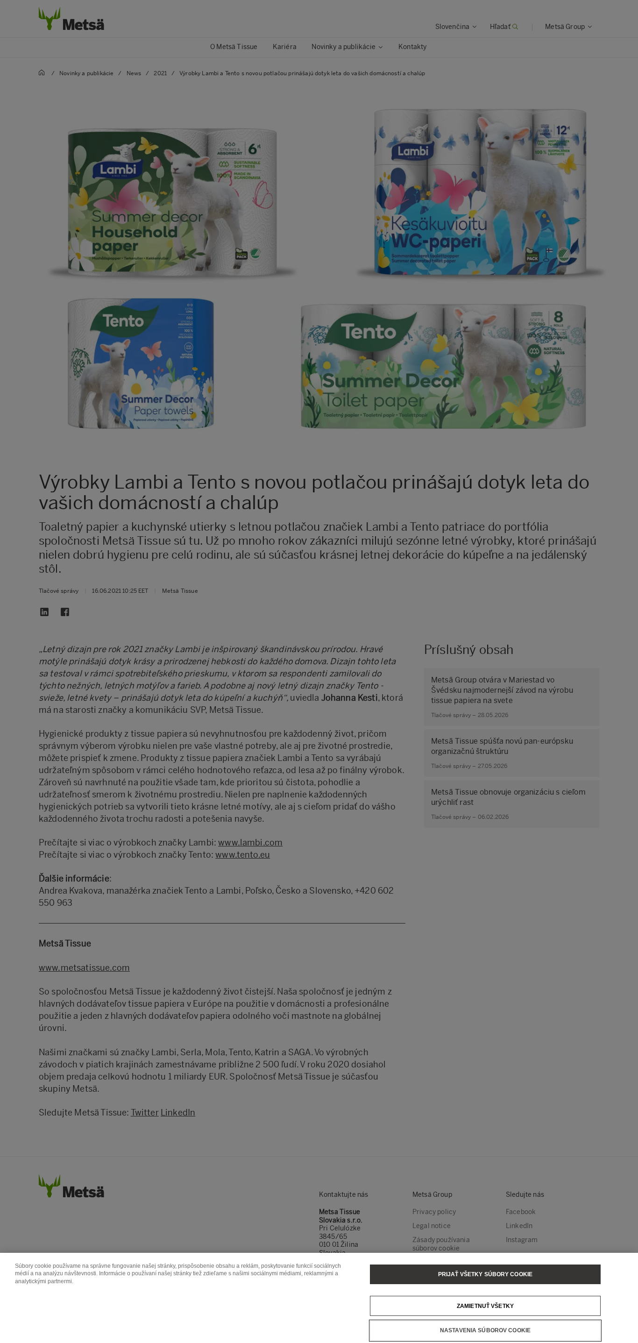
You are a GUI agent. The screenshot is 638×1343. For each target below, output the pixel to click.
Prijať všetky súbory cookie (485, 1274)
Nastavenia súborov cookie (485, 1330)
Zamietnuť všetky (485, 1305)
